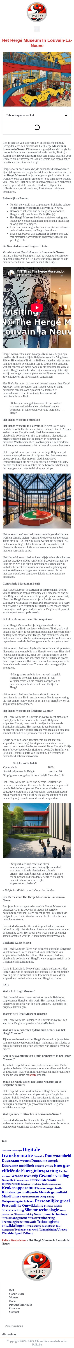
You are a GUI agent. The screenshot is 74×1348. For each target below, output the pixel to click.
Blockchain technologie (12, 1150)
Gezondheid (9, 1180)
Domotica (39, 1156)
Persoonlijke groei (52, 1200)
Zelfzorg (28, 1233)
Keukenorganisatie (49, 1188)
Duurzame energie (44, 1160)
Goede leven (18, 1240)
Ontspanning (47, 1196)
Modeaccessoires (30, 1196)
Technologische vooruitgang (40, 1226)
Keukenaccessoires (51, 1184)
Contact (14, 1311)
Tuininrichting (48, 1229)
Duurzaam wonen (16, 1160)
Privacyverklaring (14, 1325)
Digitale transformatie (21, 1152)
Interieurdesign (11, 1183)
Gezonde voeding (54, 1175)
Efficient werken (44, 1166)
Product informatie (20, 1304)
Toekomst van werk (26, 1229)
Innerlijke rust (23, 1180)
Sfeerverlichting (13, 1210)
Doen (12, 1301)
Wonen (13, 1297)
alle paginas (9, 1334)
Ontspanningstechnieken (18, 1201)
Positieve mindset (53, 1205)
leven (32, 1074)
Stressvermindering (41, 1218)
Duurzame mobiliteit (18, 1165)
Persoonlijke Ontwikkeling (22, 1205)
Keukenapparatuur (19, 1188)
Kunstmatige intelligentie (20, 1192)
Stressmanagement (14, 1218)
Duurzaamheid (58, 1155)
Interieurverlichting (31, 1184)
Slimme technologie (42, 1210)
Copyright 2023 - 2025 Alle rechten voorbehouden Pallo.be (37, 1343)
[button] (37, 29)
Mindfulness (11, 1196)
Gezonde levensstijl (24, 1176)
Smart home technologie (51, 1214)
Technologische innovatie (19, 1222)
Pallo (5, 1240)
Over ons (14, 1308)
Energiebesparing (39, 1170)
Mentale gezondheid (53, 1192)
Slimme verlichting (23, 1214)
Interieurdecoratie (43, 1180)
